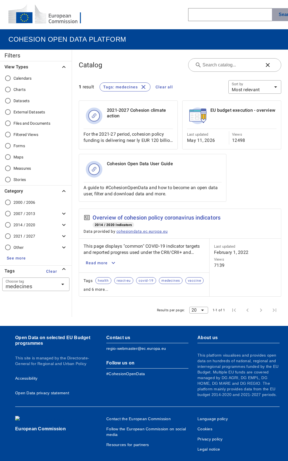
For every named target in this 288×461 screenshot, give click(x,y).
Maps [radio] (19, 157)
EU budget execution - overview (242, 110)
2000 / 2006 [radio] (24, 202)
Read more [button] (97, 263)
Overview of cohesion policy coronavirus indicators (156, 217)
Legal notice (208, 449)
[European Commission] (49, 15)
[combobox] (29, 284)
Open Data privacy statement (42, 393)
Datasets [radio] (22, 101)
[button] (16, 258)
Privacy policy (210, 439)
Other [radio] (19, 247)
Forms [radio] (19, 146)
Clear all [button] (164, 87)
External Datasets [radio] (29, 112)
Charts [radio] (20, 89)
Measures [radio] (22, 168)
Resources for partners (127, 444)
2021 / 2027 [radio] (24, 236)
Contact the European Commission (138, 419)
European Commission (40, 428)
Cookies (204, 429)
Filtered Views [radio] (26, 134)
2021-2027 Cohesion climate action (136, 113)
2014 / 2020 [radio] (24, 225)
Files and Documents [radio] (32, 123)
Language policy (212, 419)
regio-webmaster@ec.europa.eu (136, 348)
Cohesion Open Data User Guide (140, 163)
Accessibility (26, 378)
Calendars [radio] (23, 78)
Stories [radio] (20, 179)
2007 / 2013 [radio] (24, 213)
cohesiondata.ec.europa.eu (142, 231)
